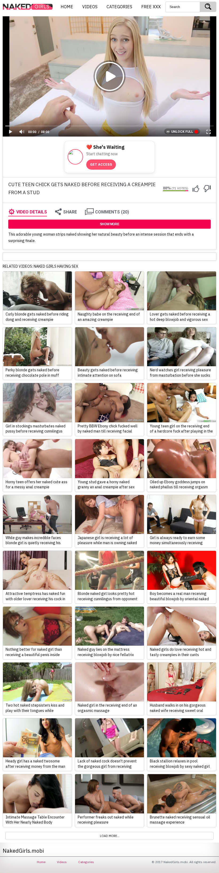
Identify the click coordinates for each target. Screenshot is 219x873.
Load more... (109, 836)
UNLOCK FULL (182, 132)
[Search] (208, 7)
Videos (62, 862)
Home (41, 862)
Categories (86, 862)
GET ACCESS (101, 164)
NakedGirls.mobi (29, 7)
